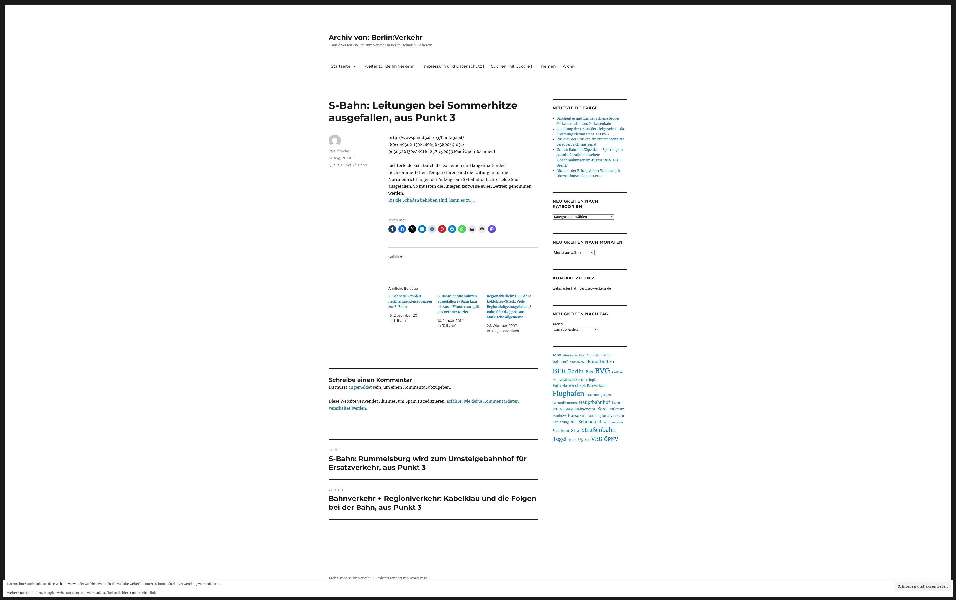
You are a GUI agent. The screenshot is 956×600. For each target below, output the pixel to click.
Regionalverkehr (610, 416)
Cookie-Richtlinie (143, 593)
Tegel (560, 439)
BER (559, 371)
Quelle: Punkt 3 (341, 165)
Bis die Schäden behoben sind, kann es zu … (431, 200)
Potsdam (577, 415)
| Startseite (339, 66)
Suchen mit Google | (511, 66)
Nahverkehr (585, 409)
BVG (602, 370)
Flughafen (568, 394)
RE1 (590, 416)
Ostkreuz (616, 409)
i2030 (616, 403)
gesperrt (607, 395)
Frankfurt (592, 395)
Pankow (559, 416)
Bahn (607, 355)
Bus (589, 372)
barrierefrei (578, 362)
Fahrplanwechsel (569, 385)
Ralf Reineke (339, 151)
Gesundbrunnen (565, 403)
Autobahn (593, 355)
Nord (602, 409)
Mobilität (566, 409)
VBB (596, 438)
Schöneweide (613, 422)
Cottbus (618, 372)
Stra (575, 430)
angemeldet (360, 387)
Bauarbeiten (601, 361)
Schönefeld (589, 422)
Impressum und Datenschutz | (453, 66)
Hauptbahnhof (594, 402)
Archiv (558, 324)
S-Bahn (361, 165)
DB (554, 380)
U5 (580, 439)
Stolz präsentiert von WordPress (401, 578)
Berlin (576, 372)
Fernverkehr (596, 386)
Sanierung (561, 422)
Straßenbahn (598, 429)
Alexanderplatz (573, 355)
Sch (573, 422)
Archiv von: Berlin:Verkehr (376, 37)
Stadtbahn (561, 431)
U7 (587, 440)
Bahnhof (560, 362)
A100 (557, 355)
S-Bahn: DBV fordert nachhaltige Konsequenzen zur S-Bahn (410, 301)
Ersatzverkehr (571, 379)
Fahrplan (592, 380)
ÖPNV (611, 439)
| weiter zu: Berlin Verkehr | (389, 66)
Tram (572, 440)
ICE (555, 409)
